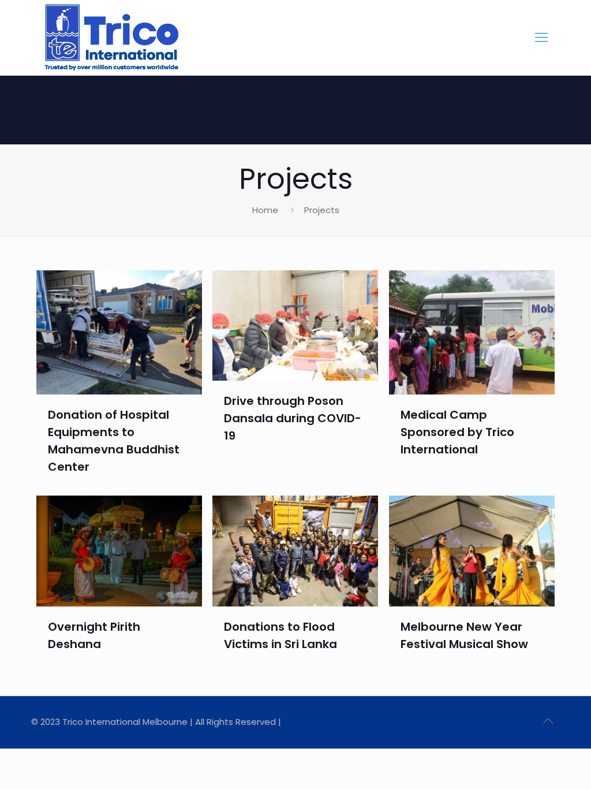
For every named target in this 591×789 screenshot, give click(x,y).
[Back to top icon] (548, 721)
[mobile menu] (541, 37)
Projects (321, 210)
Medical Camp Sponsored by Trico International (457, 432)
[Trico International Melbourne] (111, 37)
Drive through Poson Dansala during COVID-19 (292, 418)
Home (265, 210)
